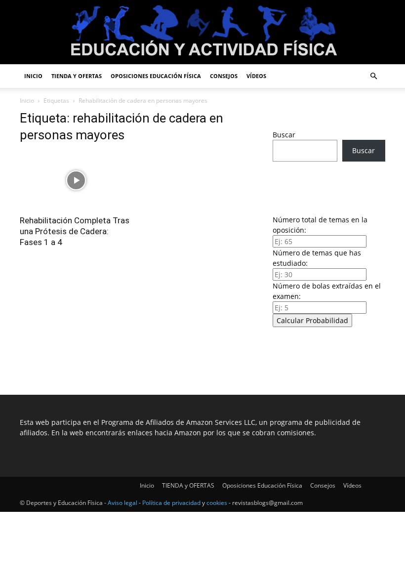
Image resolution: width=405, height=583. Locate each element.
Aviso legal (122, 503)
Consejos (224, 76)
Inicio (33, 76)
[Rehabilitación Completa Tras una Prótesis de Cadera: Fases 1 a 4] (76, 180)
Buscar (284, 134)
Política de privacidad (171, 503)
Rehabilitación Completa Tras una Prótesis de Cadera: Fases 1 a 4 (74, 231)
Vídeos (256, 76)
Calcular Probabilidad (312, 320)
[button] (373, 76)
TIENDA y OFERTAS (76, 76)
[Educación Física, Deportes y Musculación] (202, 32)
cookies (216, 503)
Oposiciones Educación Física (156, 76)
